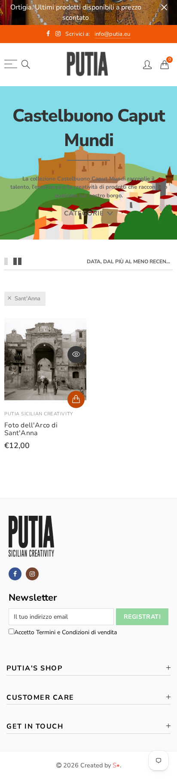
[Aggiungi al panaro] (76, 399)
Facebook (15, 573)
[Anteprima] (76, 354)
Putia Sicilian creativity (38, 414)
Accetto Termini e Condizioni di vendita (65, 632)
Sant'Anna (27, 298)
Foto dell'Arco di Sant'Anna (31, 429)
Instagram (32, 573)
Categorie (84, 213)
